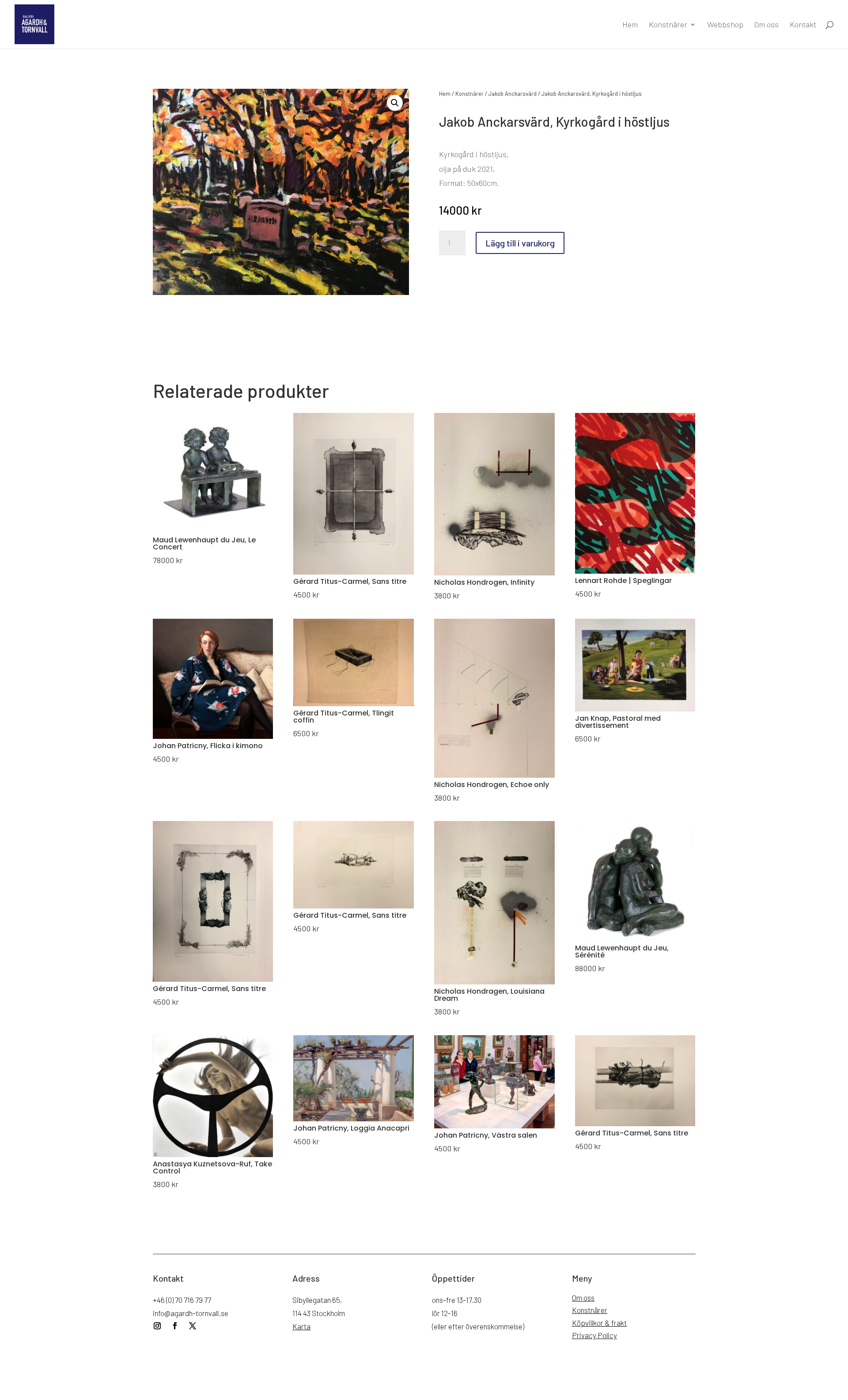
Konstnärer (668, 25)
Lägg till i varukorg (520, 243)
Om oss (766, 25)
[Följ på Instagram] (157, 1326)
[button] (395, 103)
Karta (301, 1326)
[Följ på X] (193, 1326)
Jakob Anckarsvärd (512, 93)
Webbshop (725, 25)
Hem (630, 25)
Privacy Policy (594, 1335)
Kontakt (803, 25)
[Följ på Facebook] (175, 1326)
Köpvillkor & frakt (599, 1322)
